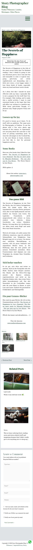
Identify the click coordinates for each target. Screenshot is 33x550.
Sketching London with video (8, 341)
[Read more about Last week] (16, 381)
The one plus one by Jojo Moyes (15, 308)
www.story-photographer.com (18, 174)
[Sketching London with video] (8, 336)
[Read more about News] (16, 415)
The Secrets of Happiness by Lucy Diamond (16, 303)
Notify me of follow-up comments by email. (17, 513)
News (5, 430)
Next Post (28, 360)
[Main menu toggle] (27, 18)
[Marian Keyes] (8, 348)
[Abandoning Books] (22, 336)
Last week (7, 392)
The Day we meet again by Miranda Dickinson (16, 157)
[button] (30, 2)
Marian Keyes (5, 352)
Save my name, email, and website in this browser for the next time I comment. (15, 508)
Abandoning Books (20, 341)
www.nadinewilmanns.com (16, 323)
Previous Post (6, 360)
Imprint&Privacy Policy (20, 545)
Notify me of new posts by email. (14, 517)
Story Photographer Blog (15, 5)
